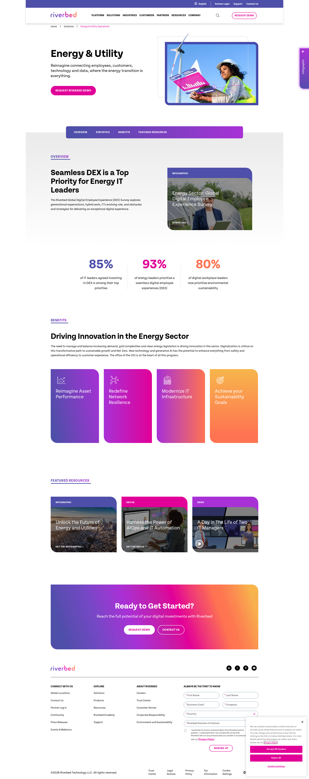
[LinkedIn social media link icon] (229, 668)
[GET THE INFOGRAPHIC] (84, 524)
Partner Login (222, 4)
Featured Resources (153, 132)
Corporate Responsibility (151, 715)
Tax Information (210, 772)
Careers (141, 693)
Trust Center (144, 700)
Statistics (103, 132)
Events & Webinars (61, 729)
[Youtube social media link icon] (254, 668)
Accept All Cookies (276, 749)
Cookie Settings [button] (227, 772)
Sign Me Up (221, 748)
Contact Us (252, 4)
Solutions (99, 693)
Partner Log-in (59, 707)
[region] (276, 746)
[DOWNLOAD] (209, 199)
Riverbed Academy (104, 715)
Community (57, 715)
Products (99, 700)
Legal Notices (171, 772)
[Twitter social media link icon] (237, 668)
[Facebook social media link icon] (245, 668)
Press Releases (59, 722)
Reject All (276, 758)
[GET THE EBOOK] (154, 524)
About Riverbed (147, 686)
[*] (201, 691)
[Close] (302, 721)
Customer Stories (146, 707)
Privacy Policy (206, 739)
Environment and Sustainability (154, 722)
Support (238, 4)
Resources (100, 707)
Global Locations (60, 693)
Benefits (124, 132)
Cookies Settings (276, 766)
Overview (80, 132)
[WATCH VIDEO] (225, 524)
